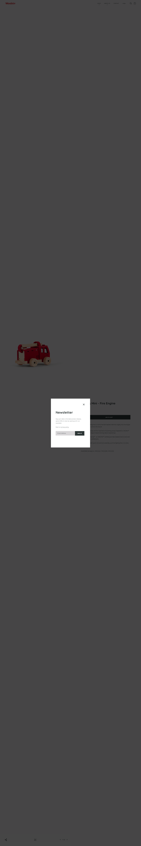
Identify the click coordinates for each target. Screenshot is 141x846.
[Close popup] (83, 404)
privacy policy (65, 427)
